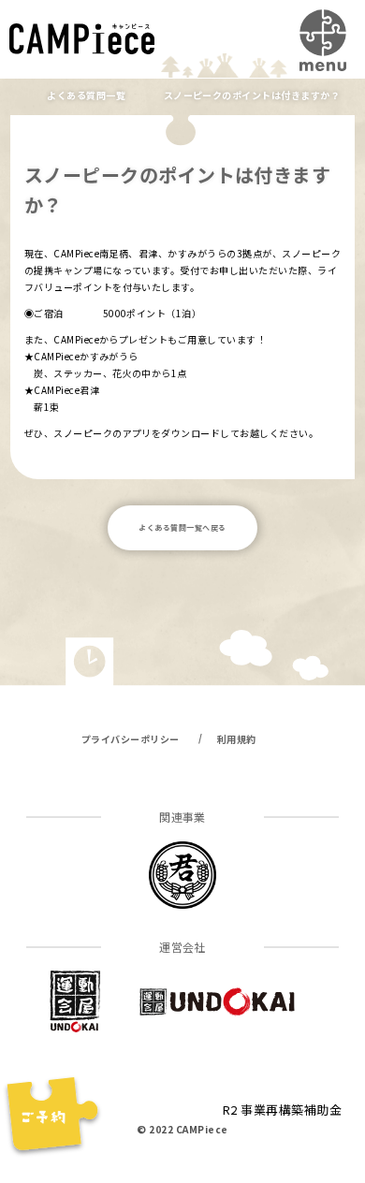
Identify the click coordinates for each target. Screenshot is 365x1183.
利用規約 (236, 739)
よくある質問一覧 (86, 95)
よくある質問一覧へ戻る (182, 527)
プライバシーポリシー (130, 739)
